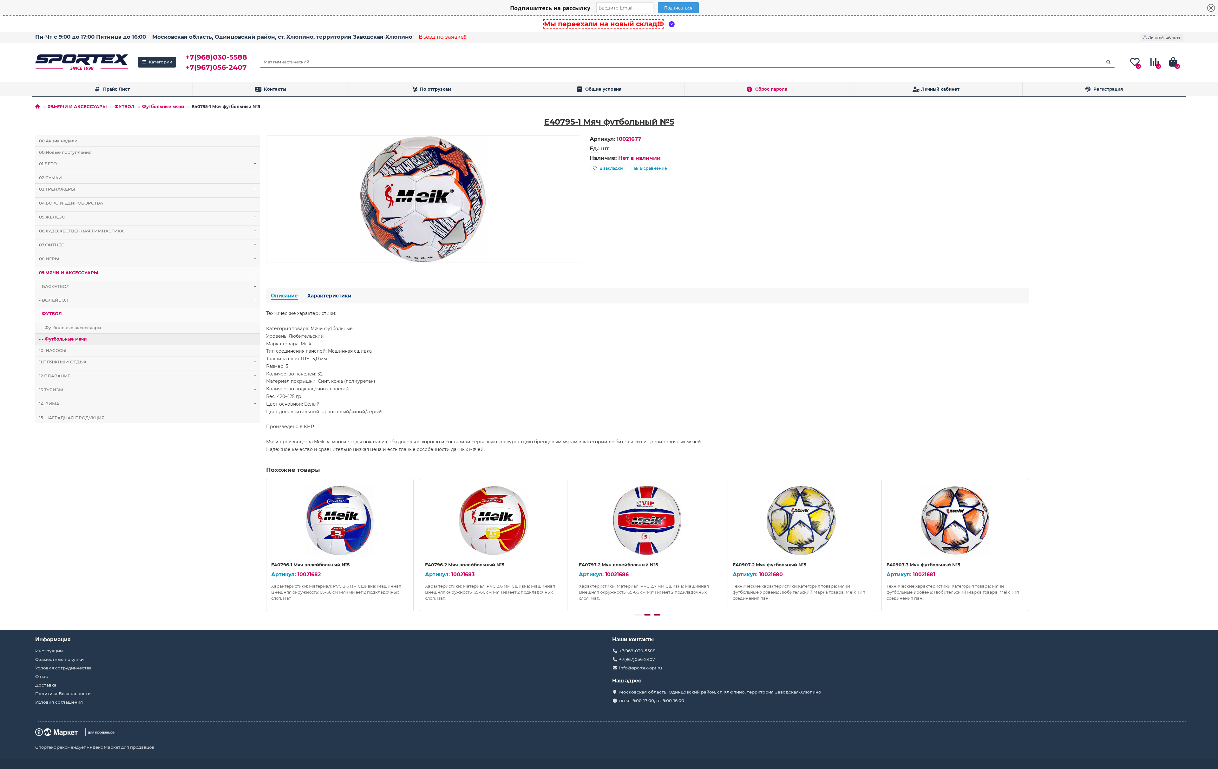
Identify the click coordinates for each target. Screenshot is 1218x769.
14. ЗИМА (147, 403)
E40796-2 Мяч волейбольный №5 (464, 565)
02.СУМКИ (50, 177)
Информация (53, 639)
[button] (638, 615)
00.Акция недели (58, 140)
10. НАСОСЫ (52, 350)
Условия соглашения (59, 702)
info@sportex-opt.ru (640, 667)
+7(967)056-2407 (216, 67)
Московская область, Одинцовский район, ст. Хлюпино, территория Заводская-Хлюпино (282, 37)
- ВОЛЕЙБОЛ (147, 300)
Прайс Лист (116, 89)
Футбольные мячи (163, 106)
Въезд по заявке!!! (443, 37)
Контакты (275, 89)
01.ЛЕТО (147, 163)
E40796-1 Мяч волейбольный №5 (310, 565)
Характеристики (329, 296)
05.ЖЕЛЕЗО (147, 216)
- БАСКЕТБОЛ (147, 286)
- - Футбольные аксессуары (70, 327)
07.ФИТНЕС (147, 244)
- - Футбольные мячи (63, 339)
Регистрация (1108, 89)
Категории (160, 61)
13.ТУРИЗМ (147, 389)
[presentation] (266, 544)
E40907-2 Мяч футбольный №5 (769, 565)
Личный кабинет (940, 89)
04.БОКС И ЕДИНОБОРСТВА (147, 202)
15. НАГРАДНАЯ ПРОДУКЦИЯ (72, 417)
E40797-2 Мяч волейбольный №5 (618, 565)
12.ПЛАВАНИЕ (147, 375)
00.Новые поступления (65, 152)
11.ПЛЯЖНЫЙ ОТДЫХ (147, 361)
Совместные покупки (59, 659)
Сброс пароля (771, 89)
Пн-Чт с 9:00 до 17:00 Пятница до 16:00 (90, 37)
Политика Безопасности (63, 693)
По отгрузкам (435, 89)
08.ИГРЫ (147, 258)
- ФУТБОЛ (147, 313)
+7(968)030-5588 (216, 57)
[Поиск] (1108, 62)
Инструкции (49, 650)
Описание (284, 296)
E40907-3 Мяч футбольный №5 (923, 565)
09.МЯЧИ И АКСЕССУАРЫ (77, 106)
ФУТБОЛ (124, 106)
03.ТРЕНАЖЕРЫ (147, 189)
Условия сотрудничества (63, 667)
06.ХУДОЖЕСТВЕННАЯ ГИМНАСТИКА (147, 230)
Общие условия (603, 89)
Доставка (45, 685)
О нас (41, 676)
